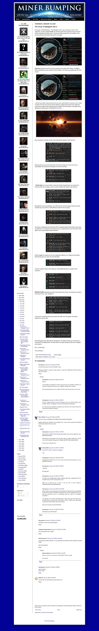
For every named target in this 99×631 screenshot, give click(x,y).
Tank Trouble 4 (42, 569)
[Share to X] (57, 355)
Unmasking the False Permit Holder (25, 345)
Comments (22, 495)
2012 (20, 450)
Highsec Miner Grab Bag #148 (25, 415)
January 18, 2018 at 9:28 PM (56, 466)
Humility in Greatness (25, 422)
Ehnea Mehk (42, 417)
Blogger (52, 620)
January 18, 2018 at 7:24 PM (56, 431)
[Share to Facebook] (59, 355)
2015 (20, 444)
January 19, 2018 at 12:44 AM (56, 489)
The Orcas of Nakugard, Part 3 (24, 381)
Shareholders (26, 19)
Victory (53, 356)
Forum (73, 19)
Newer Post (38, 609)
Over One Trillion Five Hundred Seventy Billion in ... (24, 396)
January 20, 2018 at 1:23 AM (58, 553)
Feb (21, 322)
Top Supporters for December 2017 (24, 436)
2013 (20, 448)
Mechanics (21, 471)
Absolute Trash (23, 407)
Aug (21, 310)
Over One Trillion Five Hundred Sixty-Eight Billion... (25, 419)
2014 (20, 446)
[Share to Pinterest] (60, 355)
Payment (20, 472)
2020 (20, 295)
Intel (19, 469)
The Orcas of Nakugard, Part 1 (24, 404)
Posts (20, 493)
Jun (21, 314)
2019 (20, 297)
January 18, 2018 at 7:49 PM (56, 447)
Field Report (45, 356)
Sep (21, 308)
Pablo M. (41, 577)
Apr (21, 318)
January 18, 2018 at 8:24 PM (56, 457)
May (21, 316)
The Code (35, 19)
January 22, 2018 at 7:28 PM (52, 567)
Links (61, 19)
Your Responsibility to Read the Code (25, 330)
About (67, 19)
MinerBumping (43, 354)
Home (58, 609)
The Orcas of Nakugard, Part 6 (24, 352)
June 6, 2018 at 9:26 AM (50, 577)
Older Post (79, 609)
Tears (50, 356)
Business (20, 459)
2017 (20, 439)
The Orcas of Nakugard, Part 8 (24, 327)
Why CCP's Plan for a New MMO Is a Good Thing (24, 391)
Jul (21, 312)
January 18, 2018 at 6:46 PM (52, 417)
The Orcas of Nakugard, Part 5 (24, 374)
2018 (20, 299)
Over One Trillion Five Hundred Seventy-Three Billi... (24, 341)
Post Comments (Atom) (47, 612)
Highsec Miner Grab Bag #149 (25, 365)
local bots (59, 33)
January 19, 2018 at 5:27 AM (56, 379)
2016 (20, 441)
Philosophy (21, 474)
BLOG (17, 19)
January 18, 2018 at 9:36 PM (56, 476)
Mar (21, 320)
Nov (21, 303)
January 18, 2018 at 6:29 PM (52, 364)
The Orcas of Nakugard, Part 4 (24, 377)
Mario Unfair (42, 570)
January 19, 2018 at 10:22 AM (54, 538)
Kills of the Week (24, 337)
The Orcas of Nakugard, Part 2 (24, 401)
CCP (19, 461)
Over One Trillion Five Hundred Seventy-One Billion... (24, 369)
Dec (21, 301)
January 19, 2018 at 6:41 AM (59, 529)
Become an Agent (46, 19)
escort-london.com (57, 579)
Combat (20, 463)
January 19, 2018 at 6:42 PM (56, 509)
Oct (21, 305)
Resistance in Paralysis (23, 356)
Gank (55, 19)
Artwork (20, 458)
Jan (21, 325)
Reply (40, 373)
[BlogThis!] (56, 355)
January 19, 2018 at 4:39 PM (56, 400)
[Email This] (54, 355)
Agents (40, 356)
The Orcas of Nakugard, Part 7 (24, 349)
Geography (21, 467)
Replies (42, 376)
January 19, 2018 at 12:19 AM (52, 520)
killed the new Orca (57, 108)
